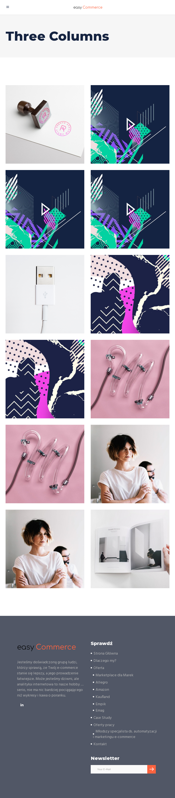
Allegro (102, 682)
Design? (45, 120)
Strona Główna (105, 654)
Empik (101, 704)
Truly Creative (130, 460)
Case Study (102, 718)
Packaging (55, 129)
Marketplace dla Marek (114, 675)
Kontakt (100, 744)
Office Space (130, 545)
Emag (100, 711)
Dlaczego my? (104, 661)
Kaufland (103, 697)
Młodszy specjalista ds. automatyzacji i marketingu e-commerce (125, 734)
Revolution (130, 120)
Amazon (102, 690)
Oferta (98, 668)
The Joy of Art (130, 290)
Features (55, 298)
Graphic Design (141, 553)
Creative (140, 129)
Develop (130, 375)
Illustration (45, 290)
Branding (33, 129)
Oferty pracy (103, 725)
